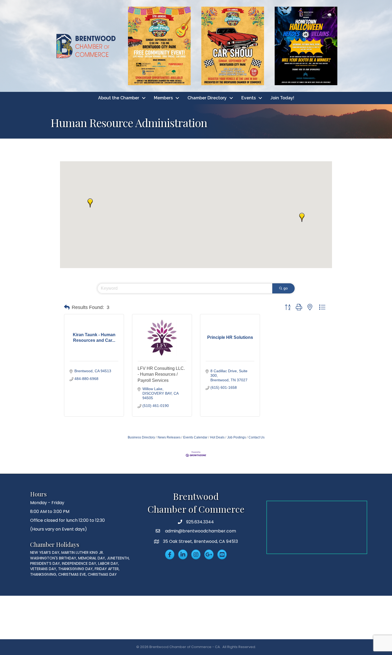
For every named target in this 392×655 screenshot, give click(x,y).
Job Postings (236, 437)
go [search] (285, 288)
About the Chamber (118, 97)
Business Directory (141, 437)
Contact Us (257, 437)
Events (248, 97)
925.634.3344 (200, 522)
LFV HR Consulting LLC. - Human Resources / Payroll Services (161, 374)
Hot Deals (217, 437)
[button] (90, 202)
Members (163, 97)
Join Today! (282, 97)
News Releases (169, 437)
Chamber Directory (207, 97)
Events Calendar (195, 437)
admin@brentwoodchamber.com (200, 531)
